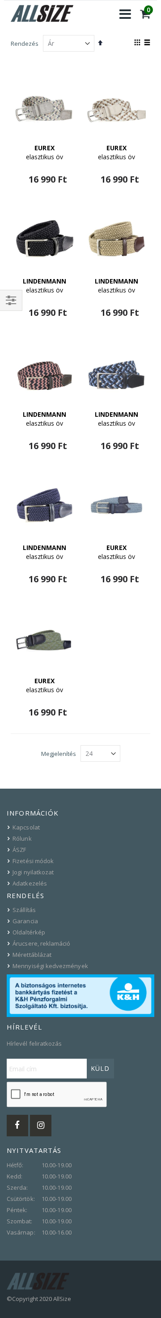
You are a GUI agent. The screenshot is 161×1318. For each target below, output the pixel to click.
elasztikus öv (45, 152)
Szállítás (24, 910)
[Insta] (40, 1125)
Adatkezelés (30, 883)
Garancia (25, 921)
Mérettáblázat (32, 955)
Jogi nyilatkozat (33, 872)
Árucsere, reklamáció (41, 943)
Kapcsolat (26, 827)
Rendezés (24, 43)
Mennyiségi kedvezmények (50, 966)
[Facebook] (17, 1125)
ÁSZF (19, 850)
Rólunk (22, 838)
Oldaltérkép (29, 932)
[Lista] (147, 43)
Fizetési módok (33, 861)
